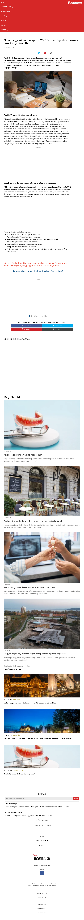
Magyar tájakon (6, 7)
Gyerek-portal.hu (42, 908)
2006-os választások (13, 812)
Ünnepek (3, 29)
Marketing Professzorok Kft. (48, 885)
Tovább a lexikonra (42, 820)
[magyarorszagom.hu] (75, 3)
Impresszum (42, 845)
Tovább (66, 807)
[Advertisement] (38, 162)
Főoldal (42, 836)
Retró (3, 16)
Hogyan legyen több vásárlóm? (42, 865)
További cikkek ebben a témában (17, 666)
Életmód (3, 25)
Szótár (42, 794)
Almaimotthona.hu (42, 893)
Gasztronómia (5, 11)
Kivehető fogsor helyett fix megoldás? (19, 774)
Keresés (75, 798)
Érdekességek (38, 825)
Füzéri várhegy (11, 804)
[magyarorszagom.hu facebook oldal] (42, 873)
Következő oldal (40, 316)
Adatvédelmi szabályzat (42, 840)
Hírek (2, 20)
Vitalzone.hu (42, 897)
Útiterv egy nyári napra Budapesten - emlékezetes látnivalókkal (30, 703)
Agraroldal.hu (42, 912)
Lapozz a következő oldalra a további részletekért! (38, 271)
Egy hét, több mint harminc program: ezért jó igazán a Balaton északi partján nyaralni (38, 738)
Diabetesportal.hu (42, 901)
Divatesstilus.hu (42, 904)
